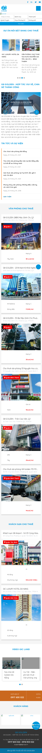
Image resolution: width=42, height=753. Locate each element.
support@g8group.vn (21, 744)
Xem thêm (7, 197)
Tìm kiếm (21, 24)
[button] (17, 77)
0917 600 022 (17, 697)
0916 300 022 (28, 742)
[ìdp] (31, 719)
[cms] (10, 719)
